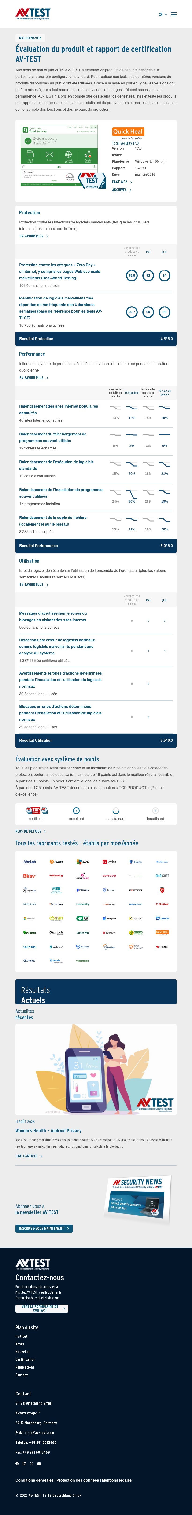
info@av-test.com (40, 1433)
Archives (119, 190)
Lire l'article (26, 1156)
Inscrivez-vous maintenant (41, 1228)
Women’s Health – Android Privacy (48, 1131)
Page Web (119, 182)
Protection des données (77, 1480)
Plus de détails (28, 831)
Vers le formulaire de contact (40, 1309)
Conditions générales (34, 1480)
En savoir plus (31, 236)
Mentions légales (117, 1480)
